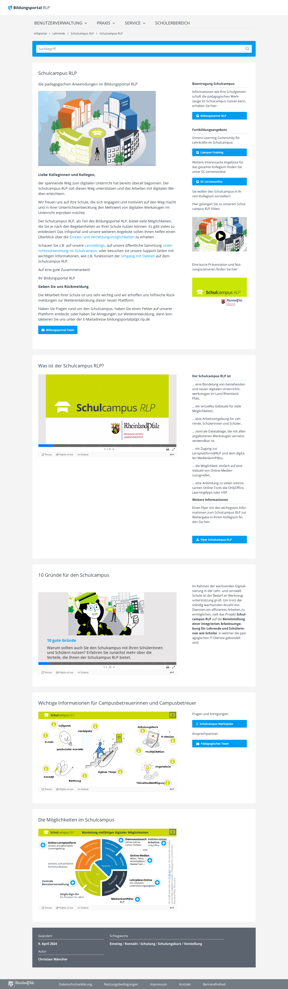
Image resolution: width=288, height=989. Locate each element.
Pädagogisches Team (215, 743)
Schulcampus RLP (82, 33)
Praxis (103, 23)
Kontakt (131, 944)
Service (133, 23)
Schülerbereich (172, 23)
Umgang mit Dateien (138, 256)
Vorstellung (193, 944)
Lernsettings (95, 245)
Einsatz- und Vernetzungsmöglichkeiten (102, 237)
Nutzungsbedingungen (121, 984)
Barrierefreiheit (214, 984)
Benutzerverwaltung (58, 23)
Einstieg (116, 944)
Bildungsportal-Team (60, 330)
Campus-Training (211, 152)
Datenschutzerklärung (75, 984)
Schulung (147, 944)
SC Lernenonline (211, 181)
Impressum (158, 984)
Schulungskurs (169, 944)
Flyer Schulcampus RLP (216, 539)
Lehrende (59, 33)
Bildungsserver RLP (213, 116)
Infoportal (41, 33)
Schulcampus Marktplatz (216, 724)
